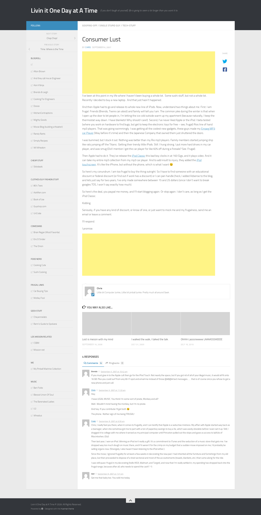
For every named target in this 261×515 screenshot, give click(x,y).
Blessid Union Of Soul (44, 394)
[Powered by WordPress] (42, 509)
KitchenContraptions (43, 113)
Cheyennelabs (40, 317)
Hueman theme (67, 509)
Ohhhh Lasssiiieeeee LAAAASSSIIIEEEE (201, 339)
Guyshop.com (40, 206)
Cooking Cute (40, 265)
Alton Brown (39, 71)
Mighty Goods (40, 120)
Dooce (37, 106)
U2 (35, 408)
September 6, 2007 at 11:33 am (112, 390)
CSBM (36, 343)
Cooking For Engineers (44, 99)
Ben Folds (38, 387)
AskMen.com (40, 192)
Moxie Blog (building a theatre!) (48, 127)
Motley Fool (39, 298)
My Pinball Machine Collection (47, 368)
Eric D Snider (39, 239)
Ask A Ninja (39, 85)
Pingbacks (116, 363)
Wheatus (38, 415)
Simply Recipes (41, 140)
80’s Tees (38, 185)
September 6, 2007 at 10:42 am (114, 372)
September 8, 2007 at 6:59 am (112, 421)
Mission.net (39, 350)
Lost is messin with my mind (97, 339)
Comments (94, 363)
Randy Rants (39, 133)
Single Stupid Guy (109, 25)
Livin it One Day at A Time (64, 10)
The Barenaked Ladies (44, 401)
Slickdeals (38, 166)
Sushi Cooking (40, 272)
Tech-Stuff (129, 25)
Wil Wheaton (39, 147)
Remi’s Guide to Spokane (45, 324)
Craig (93, 421)
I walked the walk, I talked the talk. (150, 339)
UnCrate (37, 213)
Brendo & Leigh (41, 92)
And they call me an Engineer (47, 78)
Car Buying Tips (41, 291)
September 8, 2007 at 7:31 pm (110, 474)
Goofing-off (89, 25)
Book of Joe (39, 199)
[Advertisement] (148, 72)
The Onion (38, 246)
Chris (88, 47)
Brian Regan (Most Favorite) (47, 232)
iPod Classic (138, 155)
